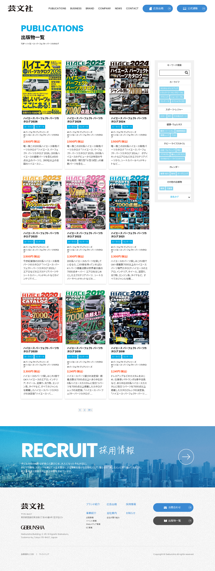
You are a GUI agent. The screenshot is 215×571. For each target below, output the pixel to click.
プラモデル (164, 154)
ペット (173, 135)
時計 (179, 150)
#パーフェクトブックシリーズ (35, 132)
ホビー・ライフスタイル (174, 143)
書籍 (162, 188)
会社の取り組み (113, 517)
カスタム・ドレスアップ (169, 88)
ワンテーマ (39, 126)
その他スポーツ (180, 116)
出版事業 (90, 517)
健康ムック (164, 135)
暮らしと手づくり (178, 154)
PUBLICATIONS (57, 8)
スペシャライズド (178, 101)
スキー (163, 116)
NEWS (118, 8)
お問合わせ (174, 507)
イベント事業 (91, 521)
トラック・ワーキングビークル (171, 92)
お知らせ (130, 513)
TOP (22, 43)
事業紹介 (91, 513)
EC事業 (89, 527)
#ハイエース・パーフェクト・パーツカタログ (41, 136)
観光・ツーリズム (167, 131)
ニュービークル (177, 97)
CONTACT (132, 8)
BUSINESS (76, 8)
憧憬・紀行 (164, 173)
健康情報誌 (181, 131)
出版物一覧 (174, 521)
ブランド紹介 (93, 504)
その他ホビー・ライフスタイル (172, 158)
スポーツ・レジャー (174, 109)
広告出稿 (158, 8)
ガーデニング (182, 173)
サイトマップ (44, 554)
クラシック (164, 97)
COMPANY (104, 8)
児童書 (169, 188)
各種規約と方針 (27, 554)
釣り (170, 116)
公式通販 (193, 8)
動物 (173, 173)
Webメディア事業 (93, 524)
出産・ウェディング (167, 150)
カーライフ (28, 126)
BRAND (90, 8)
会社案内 (112, 513)
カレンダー (174, 167)
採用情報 (131, 504)
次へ (90, 410)
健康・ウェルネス (174, 124)
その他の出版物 (174, 182)
